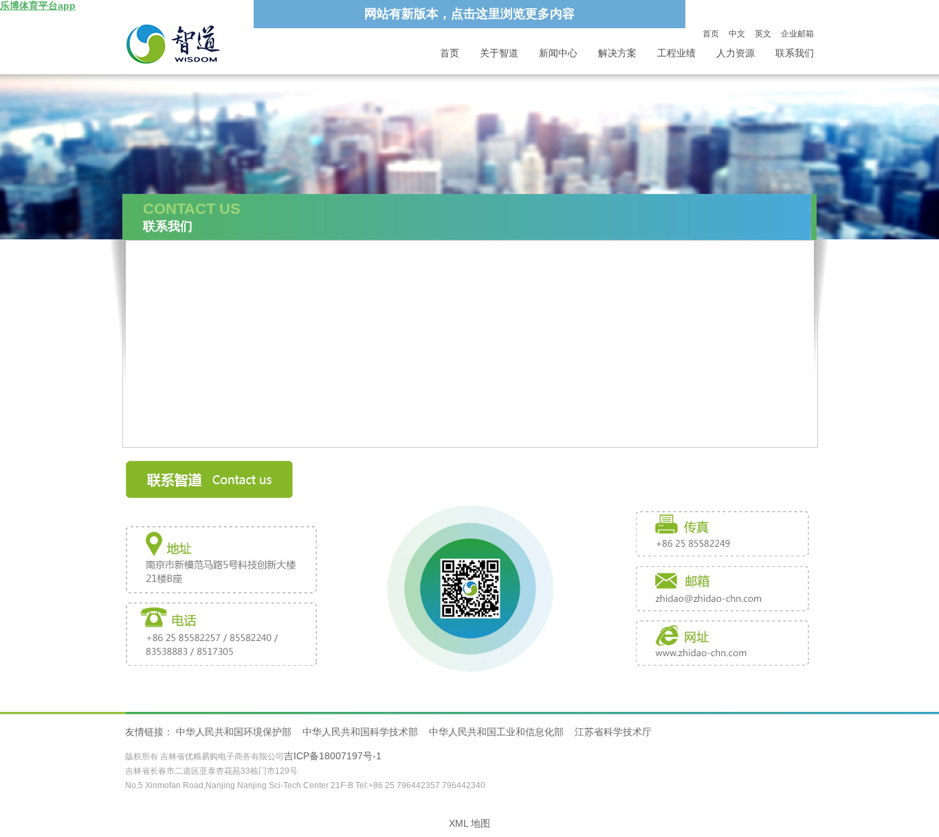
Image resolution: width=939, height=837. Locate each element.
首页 (711, 34)
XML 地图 (469, 823)
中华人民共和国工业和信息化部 (496, 731)
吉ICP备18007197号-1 (333, 755)
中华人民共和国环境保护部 (233, 731)
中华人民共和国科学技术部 (360, 731)
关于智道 (499, 53)
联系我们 (794, 53)
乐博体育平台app (38, 5)
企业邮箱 (797, 34)
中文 (737, 34)
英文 (763, 34)
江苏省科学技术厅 (613, 731)
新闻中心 (558, 53)
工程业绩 (676, 53)
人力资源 (735, 53)
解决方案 (617, 53)
